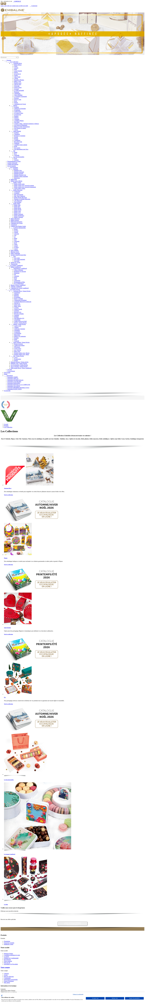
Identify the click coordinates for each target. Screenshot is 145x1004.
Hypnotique (17, 297)
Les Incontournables (17, 157)
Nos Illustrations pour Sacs (21, 149)
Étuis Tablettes (14, 250)
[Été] (18, 678)
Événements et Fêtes (19, 282)
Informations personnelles (11, 979)
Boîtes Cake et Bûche (16, 181)
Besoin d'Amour (18, 344)
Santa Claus (17, 304)
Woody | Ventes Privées (20, 322)
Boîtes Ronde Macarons (20, 197)
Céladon (16, 327)
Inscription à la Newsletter (11, 964)
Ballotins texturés (18, 173)
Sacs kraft (16, 261)
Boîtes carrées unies (19, 184)
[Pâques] (18, 539)
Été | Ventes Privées (17, 356)
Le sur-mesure (11, 371)
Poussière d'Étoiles (19, 80)
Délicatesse (17, 347)
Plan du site (7, 962)
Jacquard (16, 89)
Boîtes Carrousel (18, 217)
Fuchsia (16, 230)
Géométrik (17, 330)
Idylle (15, 146)
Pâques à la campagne (20, 336)
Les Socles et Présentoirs (20, 125)
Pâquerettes (17, 335)
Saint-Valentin (16, 131)
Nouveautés (7, 372)
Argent (16, 246)
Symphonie (17, 110)
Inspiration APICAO (12, 378)
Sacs (13, 256)
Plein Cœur (17, 351)
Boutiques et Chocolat (20, 271)
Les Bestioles (17, 333)
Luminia (16, 307)
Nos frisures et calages (20, 128)
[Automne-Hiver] (39, 469)
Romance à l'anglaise (19, 135)
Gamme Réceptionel (12, 164)
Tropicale (16, 341)
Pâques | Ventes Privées (18, 324)
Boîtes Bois (14, 179)
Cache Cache (17, 326)
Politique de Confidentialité (11, 958)
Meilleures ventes (8, 944)
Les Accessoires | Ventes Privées (19, 365)
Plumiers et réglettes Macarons (22, 199)
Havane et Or (17, 312)
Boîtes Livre (17, 212)
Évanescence (17, 359)
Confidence (17, 140)
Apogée (16, 68)
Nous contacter (8, 961)
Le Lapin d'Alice (18, 113)
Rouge (16, 229)
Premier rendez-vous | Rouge (21, 353)
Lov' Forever (17, 350)
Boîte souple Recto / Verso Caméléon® (21, 368)
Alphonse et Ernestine (20, 108)
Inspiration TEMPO (12, 377)
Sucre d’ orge (17, 99)
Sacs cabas (17, 258)
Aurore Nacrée (18, 309)
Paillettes (16, 316)
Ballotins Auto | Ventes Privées (19, 363)
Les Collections (12, 62)
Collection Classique (19, 329)
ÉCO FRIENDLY (19, 283)
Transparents (14, 264)
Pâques (14, 105)
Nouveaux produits (9, 942)
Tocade (16, 137)
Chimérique (17, 93)
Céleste (16, 78)
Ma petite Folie (18, 141)
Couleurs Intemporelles (18, 227)
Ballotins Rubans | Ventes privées (19, 362)
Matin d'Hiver (17, 65)
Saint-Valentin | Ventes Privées (20, 342)
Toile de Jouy (17, 84)
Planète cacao (17, 83)
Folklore (16, 117)
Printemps (16, 273)
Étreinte (16, 138)
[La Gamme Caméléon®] (37, 816)
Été (13, 151)
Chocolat (16, 233)
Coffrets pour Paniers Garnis (18, 226)
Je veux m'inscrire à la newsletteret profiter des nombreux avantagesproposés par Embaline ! (72, 924)
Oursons (16, 160)
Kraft (15, 243)
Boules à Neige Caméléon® (18, 285)
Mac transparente (18, 194)
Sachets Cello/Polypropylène (18, 255)
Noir (15, 240)
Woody (16, 102)
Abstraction (17, 280)
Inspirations (8, 375)
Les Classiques (12, 167)
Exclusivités (7, 390)
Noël (15, 279)
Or (15, 237)
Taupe (15, 244)
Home (5, 374)
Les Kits (9, 369)
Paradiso (16, 338)
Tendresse (16, 143)
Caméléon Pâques (19, 120)
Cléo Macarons (18, 200)
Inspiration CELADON (13, 386)
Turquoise (16, 241)
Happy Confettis (18, 298)
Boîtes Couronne (18, 214)
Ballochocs (17, 178)
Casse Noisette (18, 71)
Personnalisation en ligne (14, 161)
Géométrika (17, 319)
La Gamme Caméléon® (15, 265)
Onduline (16, 310)
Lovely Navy (17, 348)
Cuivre (16, 249)
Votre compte (5, 967)
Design (16, 360)
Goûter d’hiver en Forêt (20, 321)
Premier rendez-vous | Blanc (21, 354)
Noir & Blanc (17, 202)
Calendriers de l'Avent (20, 104)
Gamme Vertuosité (12, 163)
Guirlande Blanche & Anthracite (22, 301)
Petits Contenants (15, 253)
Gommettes (17, 332)
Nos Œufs (16, 122)
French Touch (17, 87)
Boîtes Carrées (16, 182)
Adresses (6, 973)
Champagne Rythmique (20, 300)
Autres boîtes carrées (19, 188)
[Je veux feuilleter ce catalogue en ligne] (32, 510)
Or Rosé (16, 247)
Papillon (16, 116)
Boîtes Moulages (15, 218)
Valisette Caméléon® (16, 286)
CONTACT (17, 1)
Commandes (7, 978)
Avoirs (6, 975)
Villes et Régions (18, 270)
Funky (16, 66)
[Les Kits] (25, 878)
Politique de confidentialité (78, 994)
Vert (15, 235)
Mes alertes (7, 982)
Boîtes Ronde (17, 209)
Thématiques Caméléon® (19, 268)
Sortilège (16, 132)
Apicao (16, 129)
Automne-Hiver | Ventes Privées (20, 291)
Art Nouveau (17, 114)
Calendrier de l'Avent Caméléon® (20, 288)
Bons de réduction (9, 976)
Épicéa (16, 72)
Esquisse (16, 98)
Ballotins (14, 169)
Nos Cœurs (17, 148)
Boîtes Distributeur (19, 215)
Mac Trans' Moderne (19, 196)
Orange (16, 232)
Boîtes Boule (17, 208)
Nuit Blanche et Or (19, 318)
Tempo (16, 75)
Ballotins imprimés (19, 172)
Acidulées (16, 193)
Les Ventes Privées (13, 289)
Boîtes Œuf (17, 206)
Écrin (15, 101)
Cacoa (15, 357)
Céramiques (14, 224)
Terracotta (16, 86)
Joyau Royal (17, 74)
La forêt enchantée (19, 90)
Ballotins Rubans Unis (20, 175)
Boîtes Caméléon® (16, 267)
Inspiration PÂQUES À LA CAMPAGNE (18, 384)
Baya (15, 154)
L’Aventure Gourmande (20, 96)
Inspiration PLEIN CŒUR (14, 389)
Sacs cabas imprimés (19, 259)
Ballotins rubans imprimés (21, 176)
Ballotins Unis (18, 170)
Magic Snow (17, 306)
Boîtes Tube (17, 205)
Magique (16, 295)
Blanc (15, 238)
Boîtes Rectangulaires (16, 221)
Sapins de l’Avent (15, 262)
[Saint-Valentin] (18, 609)
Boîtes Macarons (16, 190)
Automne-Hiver (16, 63)
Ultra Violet (17, 77)
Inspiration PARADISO (13, 383)
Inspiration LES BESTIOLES (15, 380)
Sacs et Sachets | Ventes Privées (19, 366)
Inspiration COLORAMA (14, 381)
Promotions (7, 941)
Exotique (16, 107)
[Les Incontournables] (25, 753)
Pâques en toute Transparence (22, 126)
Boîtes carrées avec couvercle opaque (24, 185)
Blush (15, 152)
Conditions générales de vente (12, 955)
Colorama (16, 119)
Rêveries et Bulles (19, 313)
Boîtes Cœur (17, 211)
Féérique (16, 294)
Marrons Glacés (15, 252)
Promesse (16, 92)
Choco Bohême (18, 95)
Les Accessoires (11, 166)
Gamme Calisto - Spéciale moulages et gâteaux (26, 123)
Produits (7, 60)
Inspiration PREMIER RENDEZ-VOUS (18, 387)
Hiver (15, 277)
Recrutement (7, 959)
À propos (6, 956)
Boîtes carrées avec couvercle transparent (25, 187)
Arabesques (17, 191)
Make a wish (17, 81)
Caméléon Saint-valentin (20, 144)
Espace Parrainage (9, 981)
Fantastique (17, 292)
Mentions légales (8, 953)
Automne (16, 276)
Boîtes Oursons (15, 220)
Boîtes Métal (15, 203)
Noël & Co (17, 303)
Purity (15, 339)
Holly (15, 69)
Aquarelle (16, 155)
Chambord (17, 134)
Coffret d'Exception (19, 345)
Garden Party (17, 111)
